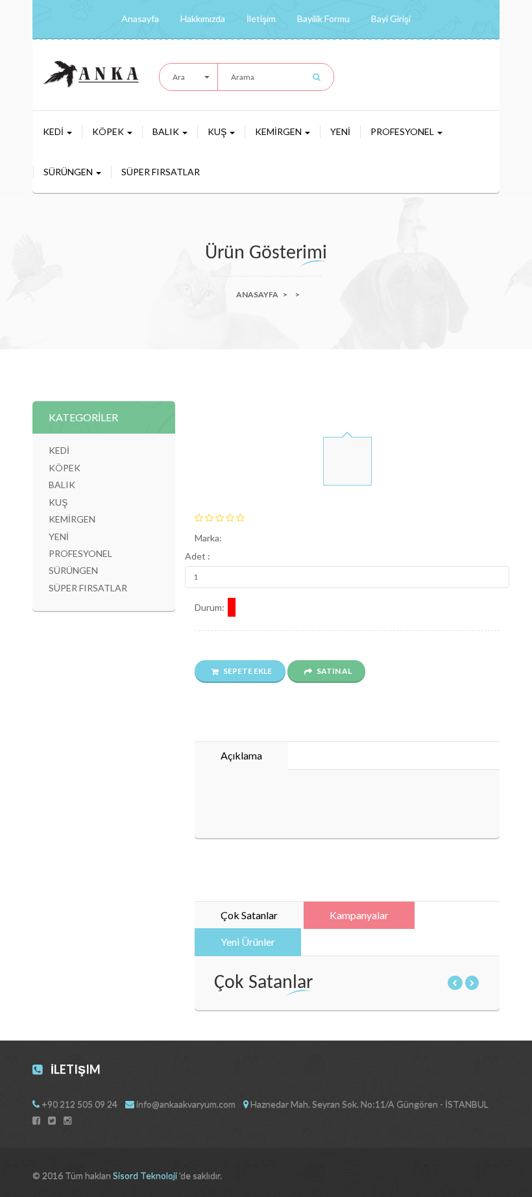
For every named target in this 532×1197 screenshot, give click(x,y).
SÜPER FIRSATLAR (160, 171)
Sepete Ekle (247, 671)
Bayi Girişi (391, 18)
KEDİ (54, 131)
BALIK (166, 131)
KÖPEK (109, 131)
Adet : (197, 555)
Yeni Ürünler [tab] (248, 941)
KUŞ (218, 131)
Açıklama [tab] (241, 755)
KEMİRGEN (279, 131)
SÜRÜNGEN (69, 171)
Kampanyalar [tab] (359, 915)
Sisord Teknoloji (146, 1175)
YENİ (340, 131)
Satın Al (333, 671)
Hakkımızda (202, 18)
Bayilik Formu (323, 18)
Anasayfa (140, 18)
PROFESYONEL (403, 131)
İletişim (261, 18)
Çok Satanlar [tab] (249, 915)
